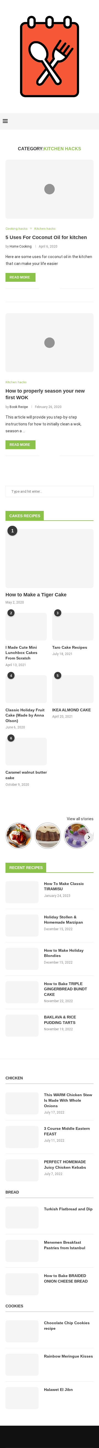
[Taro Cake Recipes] (73, 626)
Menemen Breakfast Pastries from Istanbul (64, 1245)
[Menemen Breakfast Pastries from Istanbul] (22, 1251)
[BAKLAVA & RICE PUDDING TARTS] (22, 1026)
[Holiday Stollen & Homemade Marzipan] (22, 926)
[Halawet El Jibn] (22, 1398)
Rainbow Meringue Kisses (68, 1356)
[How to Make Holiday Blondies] (22, 959)
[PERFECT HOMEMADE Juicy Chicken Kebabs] (22, 1170)
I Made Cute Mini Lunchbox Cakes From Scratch (21, 652)
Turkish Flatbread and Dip (68, 1209)
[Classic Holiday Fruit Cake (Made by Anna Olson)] (26, 689)
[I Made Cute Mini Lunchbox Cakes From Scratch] (26, 626)
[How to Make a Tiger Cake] (50, 558)
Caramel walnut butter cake (26, 775)
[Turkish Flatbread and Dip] (22, 1217)
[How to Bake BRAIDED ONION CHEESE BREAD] (22, 1284)
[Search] (93, 121)
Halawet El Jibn (58, 1389)
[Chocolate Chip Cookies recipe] (22, 1331)
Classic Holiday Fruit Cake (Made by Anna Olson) (25, 715)
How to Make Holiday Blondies (64, 953)
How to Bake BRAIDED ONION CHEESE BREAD (66, 1278)
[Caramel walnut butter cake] (26, 751)
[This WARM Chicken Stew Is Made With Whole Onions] (22, 1103)
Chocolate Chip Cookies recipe (67, 1326)
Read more (20, 277)
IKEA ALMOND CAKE (71, 710)
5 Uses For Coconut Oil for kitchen (46, 237)
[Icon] (49, 189)
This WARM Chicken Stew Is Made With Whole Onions (68, 1100)
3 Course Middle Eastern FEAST (67, 1131)
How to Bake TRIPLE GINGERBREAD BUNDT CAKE (65, 989)
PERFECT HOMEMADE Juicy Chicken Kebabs (65, 1165)
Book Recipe (19, 407)
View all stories (80, 819)
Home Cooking (21, 246)
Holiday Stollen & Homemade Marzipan (63, 920)
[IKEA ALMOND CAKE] (73, 689)
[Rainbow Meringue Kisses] (22, 1365)
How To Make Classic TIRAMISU (64, 886)
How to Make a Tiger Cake (36, 594)
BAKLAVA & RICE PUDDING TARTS (60, 1020)
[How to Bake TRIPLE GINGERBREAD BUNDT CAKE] (22, 992)
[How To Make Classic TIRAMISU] (22, 892)
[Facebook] (74, 121)
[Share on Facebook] (47, 288)
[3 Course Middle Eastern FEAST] (22, 1137)
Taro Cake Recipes (69, 647)
